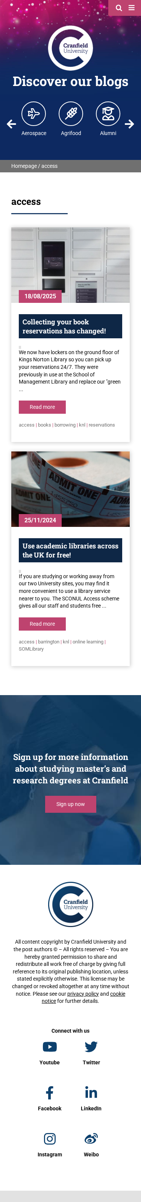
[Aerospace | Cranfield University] (34, 113)
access (27, 425)
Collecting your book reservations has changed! (64, 326)
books (44, 425)
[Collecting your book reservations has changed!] (70, 265)
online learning (88, 642)
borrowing (65, 425)
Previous (11, 124)
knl (82, 425)
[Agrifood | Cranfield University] (71, 113)
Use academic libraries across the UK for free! (70, 550)
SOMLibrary (31, 649)
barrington (48, 642)
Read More (42, 407)
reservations (102, 425)
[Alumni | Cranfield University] (108, 113)
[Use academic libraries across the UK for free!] (70, 489)
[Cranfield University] (70, 27)
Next (129, 124)
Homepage (24, 166)
